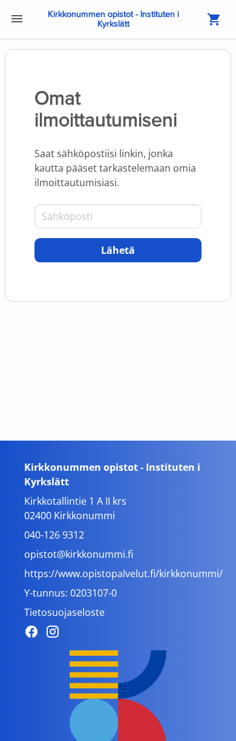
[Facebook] (34, 633)
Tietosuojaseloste (64, 612)
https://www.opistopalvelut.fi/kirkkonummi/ (123, 573)
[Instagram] (56, 633)
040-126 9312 (54, 535)
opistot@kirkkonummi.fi (78, 554)
